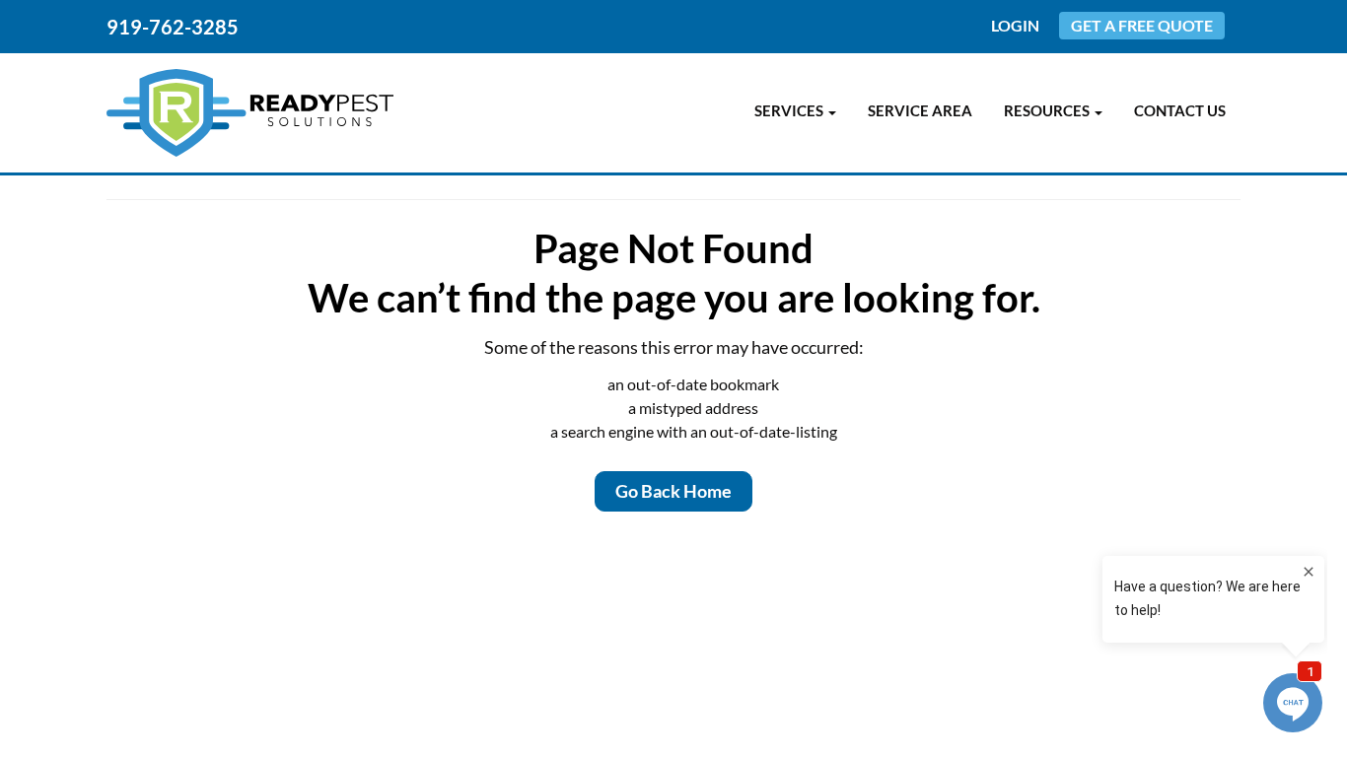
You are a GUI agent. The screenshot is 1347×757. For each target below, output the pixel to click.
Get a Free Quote (1142, 25)
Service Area (920, 110)
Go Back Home (673, 491)
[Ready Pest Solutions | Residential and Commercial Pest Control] (249, 113)
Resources (1048, 110)
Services (790, 110)
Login (1015, 25)
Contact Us (1180, 110)
